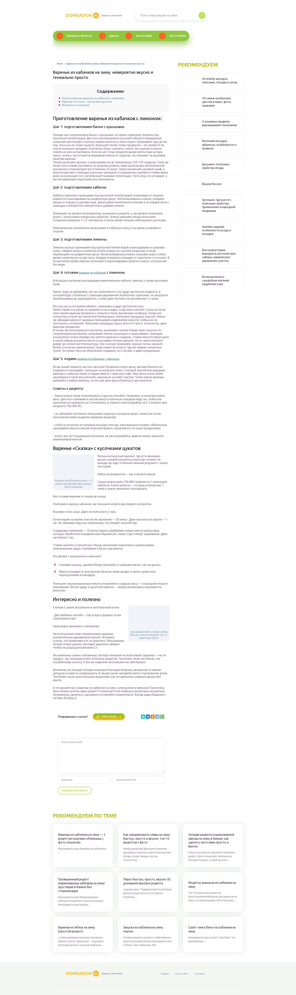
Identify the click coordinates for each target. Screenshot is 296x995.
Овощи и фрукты (79, 35)
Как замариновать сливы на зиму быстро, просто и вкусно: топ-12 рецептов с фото (149, 634)
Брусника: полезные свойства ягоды (216, 166)
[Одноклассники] (153, 717)
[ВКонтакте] (148, 717)
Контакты (199, 973)
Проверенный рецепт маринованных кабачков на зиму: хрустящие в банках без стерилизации (81, 885)
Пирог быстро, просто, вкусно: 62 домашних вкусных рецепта (147, 881)
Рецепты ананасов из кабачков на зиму (212, 884)
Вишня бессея (211, 183)
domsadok (82, 15)
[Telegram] (157, 717)
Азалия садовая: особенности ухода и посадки (216, 230)
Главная (165, 973)
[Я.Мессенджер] (143, 717)
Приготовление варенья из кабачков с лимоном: (93, 98)
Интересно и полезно (76, 105)
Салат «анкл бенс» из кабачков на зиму (212, 929)
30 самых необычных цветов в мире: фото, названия (216, 101)
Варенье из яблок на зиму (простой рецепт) (76, 929)
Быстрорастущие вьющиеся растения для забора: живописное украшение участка (219, 255)
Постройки (177, 35)
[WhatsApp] (162, 717)
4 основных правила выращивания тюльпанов (219, 123)
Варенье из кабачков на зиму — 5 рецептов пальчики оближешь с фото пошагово (73, 483)
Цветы (114, 35)
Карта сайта (182, 973)
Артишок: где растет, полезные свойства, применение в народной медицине (218, 205)
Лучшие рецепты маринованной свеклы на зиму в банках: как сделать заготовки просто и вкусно (211, 840)
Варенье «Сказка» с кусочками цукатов (87, 101)
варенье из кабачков (92, 272)
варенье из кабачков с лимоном (98, 358)
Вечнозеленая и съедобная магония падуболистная (215, 280)
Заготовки (144, 35)
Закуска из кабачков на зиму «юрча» (143, 929)
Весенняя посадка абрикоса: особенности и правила (219, 144)
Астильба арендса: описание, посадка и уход (219, 80)
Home (60, 63)
